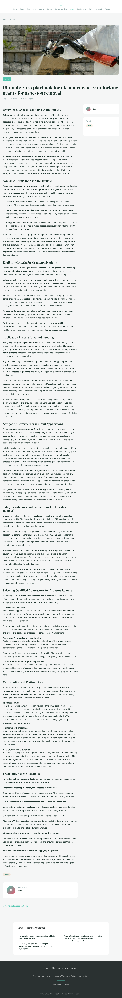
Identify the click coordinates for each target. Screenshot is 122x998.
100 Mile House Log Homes (61, 968)
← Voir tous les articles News (15, 906)
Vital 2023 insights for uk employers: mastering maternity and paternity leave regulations (35, 946)
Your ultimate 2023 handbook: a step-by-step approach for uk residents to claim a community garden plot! (83, 938)
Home (14, 9)
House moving (61, 9)
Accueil (5, 20)
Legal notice (56, 984)
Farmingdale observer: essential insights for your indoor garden (37, 937)
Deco (22, 9)
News (72, 9)
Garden (41, 9)
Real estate (81, 9)
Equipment (31, 9)
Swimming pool (95, 9)
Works (107, 9)
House (49, 9)
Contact (67, 984)
